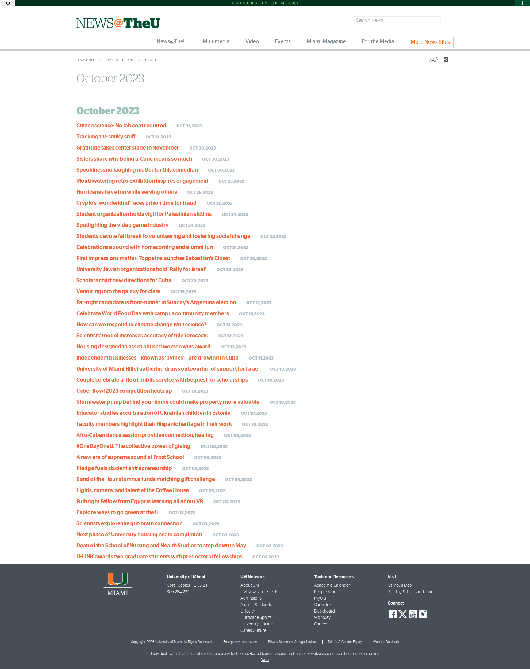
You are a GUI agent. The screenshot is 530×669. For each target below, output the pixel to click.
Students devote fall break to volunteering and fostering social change (163, 236)
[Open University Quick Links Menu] (522, 3)
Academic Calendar (332, 585)
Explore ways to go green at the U (117, 512)
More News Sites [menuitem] (430, 42)
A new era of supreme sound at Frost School (130, 457)
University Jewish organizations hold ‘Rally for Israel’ (141, 269)
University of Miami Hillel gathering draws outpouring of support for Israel (168, 369)
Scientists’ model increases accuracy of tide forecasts (142, 336)
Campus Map (400, 585)
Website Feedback (386, 642)
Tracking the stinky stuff (106, 137)
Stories (111, 60)
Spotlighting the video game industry (122, 225)
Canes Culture (253, 630)
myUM (320, 598)
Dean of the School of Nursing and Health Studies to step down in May (161, 546)
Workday (322, 618)
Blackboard (324, 611)
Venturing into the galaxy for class (118, 291)
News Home (86, 60)
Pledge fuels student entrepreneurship (124, 468)
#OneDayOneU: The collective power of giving (133, 446)
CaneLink (323, 605)
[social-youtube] (413, 614)
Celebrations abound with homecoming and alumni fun (144, 247)
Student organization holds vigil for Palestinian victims (144, 214)
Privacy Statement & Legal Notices (292, 642)
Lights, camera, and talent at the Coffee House (132, 490)
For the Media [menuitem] (378, 42)
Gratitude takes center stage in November (127, 148)
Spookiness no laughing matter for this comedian (137, 170)
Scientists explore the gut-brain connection (129, 524)
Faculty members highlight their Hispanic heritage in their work (154, 424)
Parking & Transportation (410, 592)
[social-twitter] (403, 614)
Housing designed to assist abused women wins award (143, 347)
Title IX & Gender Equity (345, 642)
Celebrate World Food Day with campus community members (152, 314)
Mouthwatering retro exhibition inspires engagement (142, 181)
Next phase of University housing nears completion (139, 535)
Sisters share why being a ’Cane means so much (134, 159)
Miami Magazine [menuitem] (326, 42)
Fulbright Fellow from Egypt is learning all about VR (139, 501)
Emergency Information (240, 642)
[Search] (448, 20)
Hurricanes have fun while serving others (126, 192)
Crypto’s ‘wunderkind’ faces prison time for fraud (136, 203)
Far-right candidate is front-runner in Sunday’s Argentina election (156, 302)
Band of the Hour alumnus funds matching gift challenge (145, 479)
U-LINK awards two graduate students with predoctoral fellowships (159, 557)
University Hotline (256, 624)
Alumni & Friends (256, 605)
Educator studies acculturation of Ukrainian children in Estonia (153, 413)
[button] (517, 652)
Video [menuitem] (252, 42)
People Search (327, 592)
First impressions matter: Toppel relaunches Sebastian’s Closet (153, 258)
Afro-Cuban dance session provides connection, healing (145, 435)
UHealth (247, 611)
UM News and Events (259, 592)
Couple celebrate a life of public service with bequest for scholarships (162, 380)
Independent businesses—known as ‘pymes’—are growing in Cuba (157, 358)
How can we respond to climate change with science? (141, 325)
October (151, 60)
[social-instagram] (423, 614)
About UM (249, 585)
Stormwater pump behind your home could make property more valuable (167, 402)
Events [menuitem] (283, 42)
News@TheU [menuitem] (172, 42)
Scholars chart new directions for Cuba (123, 280)
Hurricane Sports (255, 618)
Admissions (251, 598)
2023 (131, 60)
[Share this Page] (442, 63)
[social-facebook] (393, 614)
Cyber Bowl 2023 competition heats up (124, 391)
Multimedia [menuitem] (216, 42)
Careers (321, 624)
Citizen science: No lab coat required (121, 126)
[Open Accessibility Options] (7, 3)
